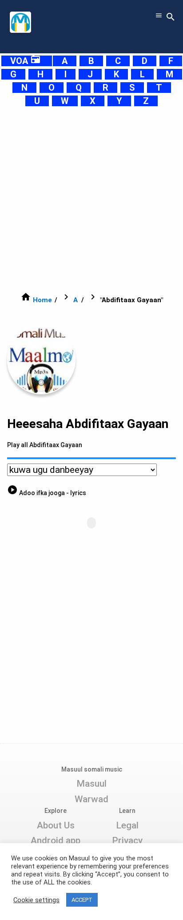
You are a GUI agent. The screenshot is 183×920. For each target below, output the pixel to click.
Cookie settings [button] (36, 900)
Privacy (127, 840)
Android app (55, 840)
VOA (25, 61)
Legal (127, 825)
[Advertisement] (91, 199)
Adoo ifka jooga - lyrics (46, 492)
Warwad (91, 799)
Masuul (91, 783)
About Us (56, 825)
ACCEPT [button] (82, 899)
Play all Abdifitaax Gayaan (44, 444)
